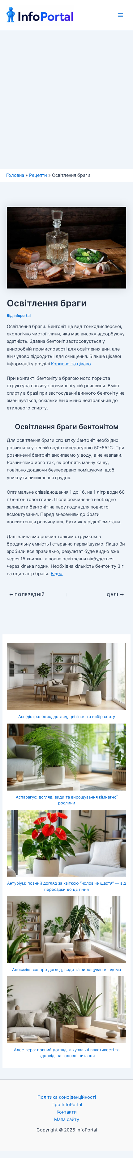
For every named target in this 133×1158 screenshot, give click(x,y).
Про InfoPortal (66, 1104)
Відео (56, 573)
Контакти (67, 1112)
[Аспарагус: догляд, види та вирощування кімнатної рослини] (66, 757)
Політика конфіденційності (66, 1097)
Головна (15, 175)
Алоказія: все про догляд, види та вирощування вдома (66, 969)
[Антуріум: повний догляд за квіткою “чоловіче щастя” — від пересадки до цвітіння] (66, 843)
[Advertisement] (66, 99)
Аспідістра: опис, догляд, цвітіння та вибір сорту (66, 716)
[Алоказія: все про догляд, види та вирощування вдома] (66, 929)
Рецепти (38, 175)
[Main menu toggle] (120, 15)
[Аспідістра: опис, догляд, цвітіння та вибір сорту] (66, 676)
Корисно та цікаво (71, 364)
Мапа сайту (66, 1119)
